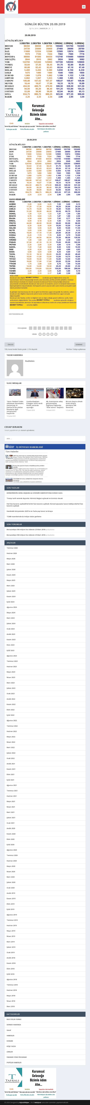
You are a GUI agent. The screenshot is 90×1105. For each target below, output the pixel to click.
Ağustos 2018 (12, 979)
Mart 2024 (10, 618)
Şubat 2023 (11, 688)
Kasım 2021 (11, 769)
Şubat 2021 (11, 818)
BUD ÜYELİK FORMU (14, 1019)
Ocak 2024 (10, 629)
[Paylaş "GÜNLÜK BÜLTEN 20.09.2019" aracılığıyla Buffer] (57, 328)
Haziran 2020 (12, 861)
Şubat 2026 (11, 569)
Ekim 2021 (10, 774)
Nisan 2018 (11, 1001)
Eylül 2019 (10, 909)
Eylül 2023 (10, 650)
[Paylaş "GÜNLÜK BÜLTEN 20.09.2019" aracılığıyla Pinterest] (48, 328)
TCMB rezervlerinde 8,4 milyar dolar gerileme (24, 516)
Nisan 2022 (11, 742)
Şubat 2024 (11, 623)
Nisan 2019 (11, 936)
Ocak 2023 (10, 693)
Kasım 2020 (11, 834)
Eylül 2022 (10, 715)
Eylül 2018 (10, 974)
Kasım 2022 (11, 704)
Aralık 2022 (11, 699)
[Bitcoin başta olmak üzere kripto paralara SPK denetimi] (74, 393)
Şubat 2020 (11, 882)
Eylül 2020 (10, 845)
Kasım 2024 (11, 596)
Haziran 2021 (12, 796)
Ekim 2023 (10, 645)
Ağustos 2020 (12, 850)
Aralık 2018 (11, 958)
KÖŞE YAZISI (11, 1046)
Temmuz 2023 (12, 661)
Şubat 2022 (11, 753)
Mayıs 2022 (11, 737)
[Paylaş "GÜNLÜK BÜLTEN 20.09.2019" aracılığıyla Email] (66, 328)
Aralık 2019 (11, 893)
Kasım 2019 (11, 898)
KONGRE (10, 1041)
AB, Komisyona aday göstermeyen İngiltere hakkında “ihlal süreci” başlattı (55, 404)
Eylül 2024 (10, 602)
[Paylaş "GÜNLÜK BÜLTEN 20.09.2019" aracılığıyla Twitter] (35, 328)
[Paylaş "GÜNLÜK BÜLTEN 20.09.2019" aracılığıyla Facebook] (30, 328)
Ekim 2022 (10, 710)
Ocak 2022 (10, 758)
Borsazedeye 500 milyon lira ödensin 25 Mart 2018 (26, 529)
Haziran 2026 (12, 553)
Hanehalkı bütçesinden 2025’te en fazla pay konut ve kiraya (30, 511)
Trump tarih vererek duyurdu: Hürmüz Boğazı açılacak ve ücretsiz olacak (35, 498)
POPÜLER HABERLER (14, 1062)
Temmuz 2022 (12, 726)
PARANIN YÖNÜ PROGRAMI (17, 1057)
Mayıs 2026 (11, 559)
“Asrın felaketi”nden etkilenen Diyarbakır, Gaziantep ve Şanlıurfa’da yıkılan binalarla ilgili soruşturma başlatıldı (15, 407)
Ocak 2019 (10, 952)
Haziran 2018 (12, 990)
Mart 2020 (10, 877)
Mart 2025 (10, 586)
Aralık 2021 (11, 764)
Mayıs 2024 (11, 613)
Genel (9, 1030)
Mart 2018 (10, 1006)
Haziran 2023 (12, 666)
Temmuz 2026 (12, 548)
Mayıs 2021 (11, 801)
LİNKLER (10, 1052)
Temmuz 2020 (12, 855)
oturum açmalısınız (27, 430)
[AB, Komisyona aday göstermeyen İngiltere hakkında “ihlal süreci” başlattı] (55, 393)
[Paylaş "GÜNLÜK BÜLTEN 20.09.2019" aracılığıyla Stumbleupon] (61, 328)
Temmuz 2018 (12, 985)
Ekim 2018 (10, 969)
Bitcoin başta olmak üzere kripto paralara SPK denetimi (74, 404)
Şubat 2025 (11, 591)
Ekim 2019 (10, 904)
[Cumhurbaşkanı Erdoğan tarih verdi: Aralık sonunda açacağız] (35, 393)
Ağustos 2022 (12, 720)
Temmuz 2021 (12, 791)
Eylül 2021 (10, 780)
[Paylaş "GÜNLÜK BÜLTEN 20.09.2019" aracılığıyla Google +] (39, 328)
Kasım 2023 (11, 640)
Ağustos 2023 (12, 656)
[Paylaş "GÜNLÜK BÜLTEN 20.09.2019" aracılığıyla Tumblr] (44, 328)
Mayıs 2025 (11, 580)
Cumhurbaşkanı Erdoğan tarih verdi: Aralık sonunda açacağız (34, 404)
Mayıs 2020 (11, 866)
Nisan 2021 (11, 807)
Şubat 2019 (11, 947)
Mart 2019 (10, 942)
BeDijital (38, 1102)
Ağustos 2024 (12, 607)
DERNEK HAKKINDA (14, 1025)
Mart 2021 (10, 812)
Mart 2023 (10, 683)
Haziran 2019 (12, 925)
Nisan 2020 (11, 871)
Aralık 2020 (11, 828)
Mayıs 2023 (11, 672)
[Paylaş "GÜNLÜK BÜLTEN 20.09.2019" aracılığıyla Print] (70, 328)
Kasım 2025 (11, 575)
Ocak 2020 (10, 888)
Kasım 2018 (11, 963)
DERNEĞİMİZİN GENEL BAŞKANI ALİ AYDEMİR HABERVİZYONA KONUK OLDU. (35, 493)
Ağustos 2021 (12, 785)
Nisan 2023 (11, 677)
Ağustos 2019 (12, 915)
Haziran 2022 (12, 731)
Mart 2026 (10, 564)
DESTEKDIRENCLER (16, 314)
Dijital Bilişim (24, 1102)
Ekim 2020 (10, 839)
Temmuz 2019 (12, 920)
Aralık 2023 (11, 634)
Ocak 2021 (10, 823)
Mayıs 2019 (11, 931)
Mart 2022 (10, 747)
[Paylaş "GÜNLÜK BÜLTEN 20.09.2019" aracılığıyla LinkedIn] (52, 328)
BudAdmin (29, 361)
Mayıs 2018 (11, 996)
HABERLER (44, 28)
